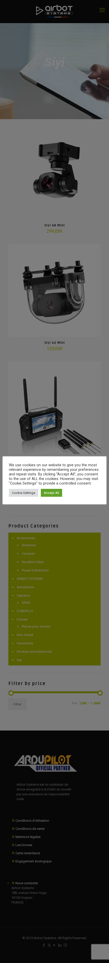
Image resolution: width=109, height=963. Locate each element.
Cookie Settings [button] (23, 493)
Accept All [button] (51, 493)
